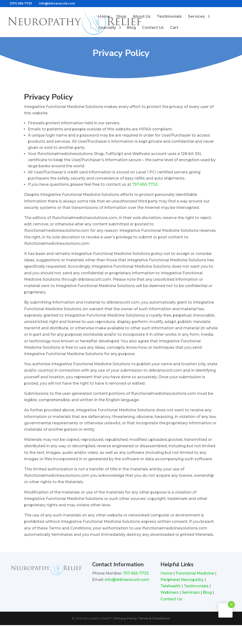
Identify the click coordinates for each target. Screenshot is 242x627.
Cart (174, 28)
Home (104, 17)
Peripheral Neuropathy (182, 579)
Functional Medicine (195, 573)
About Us (142, 17)
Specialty (107, 28)
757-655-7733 (145, 184)
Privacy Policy (126, 618)
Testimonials (169, 17)
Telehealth (170, 586)
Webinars (169, 592)
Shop (121, 17)
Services (196, 17)
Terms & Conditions (154, 618)
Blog (131, 28)
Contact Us (153, 28)
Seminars (191, 592)
